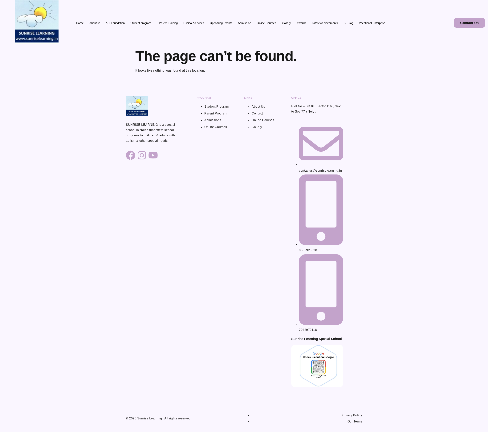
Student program (140, 23)
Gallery (286, 23)
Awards (301, 23)
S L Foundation (115, 23)
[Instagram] (142, 155)
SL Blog (348, 23)
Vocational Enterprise (372, 23)
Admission (244, 23)
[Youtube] (153, 155)
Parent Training (168, 23)
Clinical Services (193, 23)
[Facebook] (130, 155)
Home (80, 23)
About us (94, 23)
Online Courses (266, 23)
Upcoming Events (221, 23)
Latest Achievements (325, 23)
